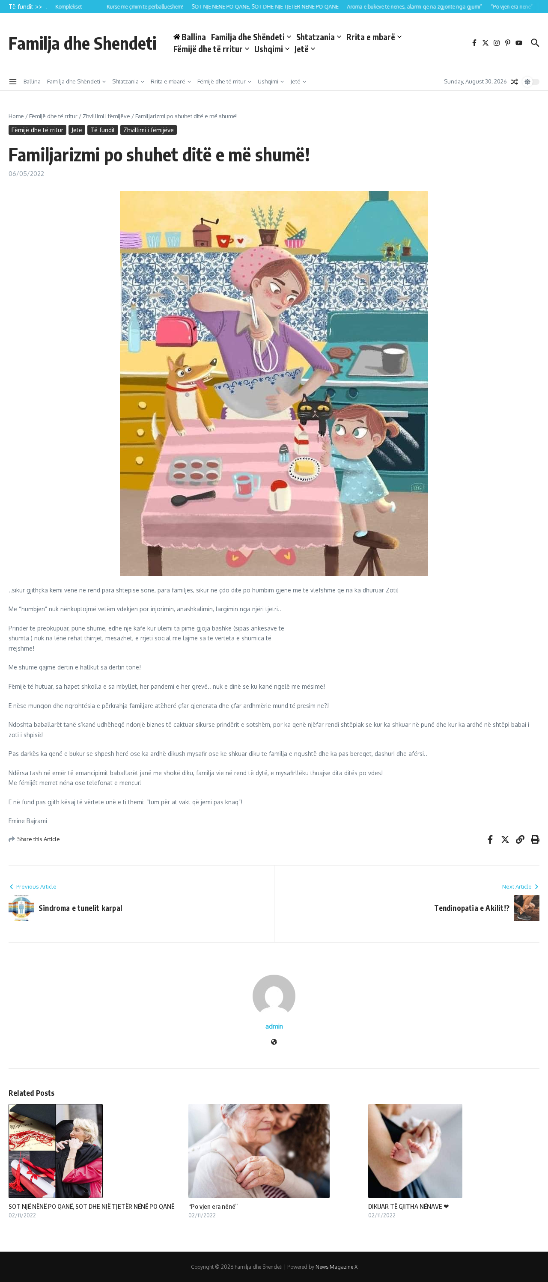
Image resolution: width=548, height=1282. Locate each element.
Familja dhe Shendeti (82, 43)
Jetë (302, 49)
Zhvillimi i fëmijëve (106, 116)
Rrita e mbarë (370, 37)
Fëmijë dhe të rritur (208, 49)
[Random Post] (514, 81)
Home (16, 116)
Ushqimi (268, 49)
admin (274, 1026)
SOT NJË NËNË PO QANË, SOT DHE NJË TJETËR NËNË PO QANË (91, 1206)
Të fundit (102, 130)
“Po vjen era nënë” (213, 1206)
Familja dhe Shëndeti (248, 37)
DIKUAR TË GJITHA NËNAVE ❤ (408, 1206)
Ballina (32, 81)
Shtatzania (315, 37)
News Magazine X (336, 1267)
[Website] (274, 1042)
